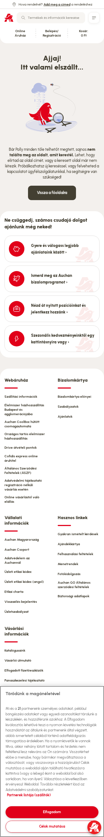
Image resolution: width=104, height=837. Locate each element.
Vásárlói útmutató (17, 660)
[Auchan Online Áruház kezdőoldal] (8, 17)
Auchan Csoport (16, 550)
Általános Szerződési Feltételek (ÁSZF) (20, 470)
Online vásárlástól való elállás (21, 499)
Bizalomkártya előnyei (74, 397)
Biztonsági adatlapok (73, 596)
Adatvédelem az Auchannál (17, 560)
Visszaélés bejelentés (20, 602)
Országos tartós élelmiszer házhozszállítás (24, 436)
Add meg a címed (57, 4)
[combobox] (51, 17)
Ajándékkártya (69, 544)
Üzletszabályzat (16, 612)
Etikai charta (13, 592)
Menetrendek (68, 564)
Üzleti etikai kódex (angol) (24, 582)
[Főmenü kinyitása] (94, 17)
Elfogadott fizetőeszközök (23, 670)
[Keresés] (23, 17)
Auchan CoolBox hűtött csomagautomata (21, 424)
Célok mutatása (52, 826)
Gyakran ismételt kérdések (78, 534)
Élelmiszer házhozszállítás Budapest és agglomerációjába (24, 409)
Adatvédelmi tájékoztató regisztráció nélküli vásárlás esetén (23, 485)
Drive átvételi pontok (20, 448)
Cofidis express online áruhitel (21, 458)
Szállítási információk (20, 397)
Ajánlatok (65, 416)
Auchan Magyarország (21, 540)
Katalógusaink (14, 650)
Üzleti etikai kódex (18, 572)
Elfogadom (52, 812)
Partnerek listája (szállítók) (29, 795)
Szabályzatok (68, 407)
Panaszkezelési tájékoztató (24, 680)
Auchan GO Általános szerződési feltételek (74, 585)
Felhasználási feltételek (75, 554)
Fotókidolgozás (69, 574)
